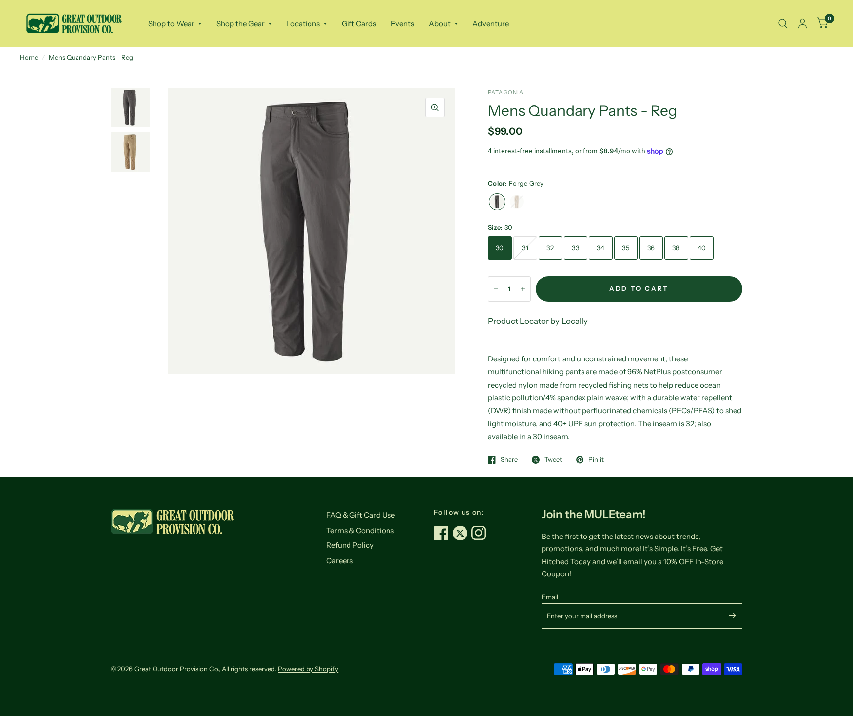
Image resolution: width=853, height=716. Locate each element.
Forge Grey (497, 201)
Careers (339, 560)
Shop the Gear (240, 23)
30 (500, 247)
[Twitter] (462, 533)
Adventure (490, 23)
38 (676, 247)
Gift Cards (359, 23)
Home (29, 57)
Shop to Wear (171, 23)
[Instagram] (480, 533)
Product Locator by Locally (538, 321)
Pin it (596, 460)
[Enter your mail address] (732, 616)
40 (702, 247)
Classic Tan (516, 201)
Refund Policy (350, 545)
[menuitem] (175, 23)
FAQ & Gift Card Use (360, 515)
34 (601, 247)
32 (550, 247)
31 (525, 247)
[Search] (783, 23)
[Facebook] (443, 533)
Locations (303, 23)
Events (402, 23)
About (440, 23)
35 (625, 247)
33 (575, 247)
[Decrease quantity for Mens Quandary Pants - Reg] (495, 289)
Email (550, 597)
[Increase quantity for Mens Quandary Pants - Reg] (522, 289)
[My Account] (802, 23)
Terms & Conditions (360, 530)
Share (509, 460)
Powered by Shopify (308, 669)
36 (651, 247)
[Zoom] (435, 107)
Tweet (553, 460)
